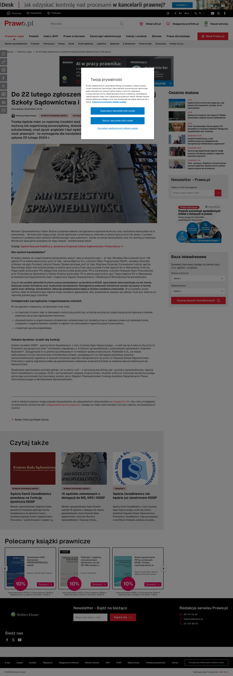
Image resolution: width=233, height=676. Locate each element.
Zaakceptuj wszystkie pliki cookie (117, 110)
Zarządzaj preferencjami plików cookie (117, 128)
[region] (117, 103)
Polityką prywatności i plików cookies (109, 102)
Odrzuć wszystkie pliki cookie (117, 120)
